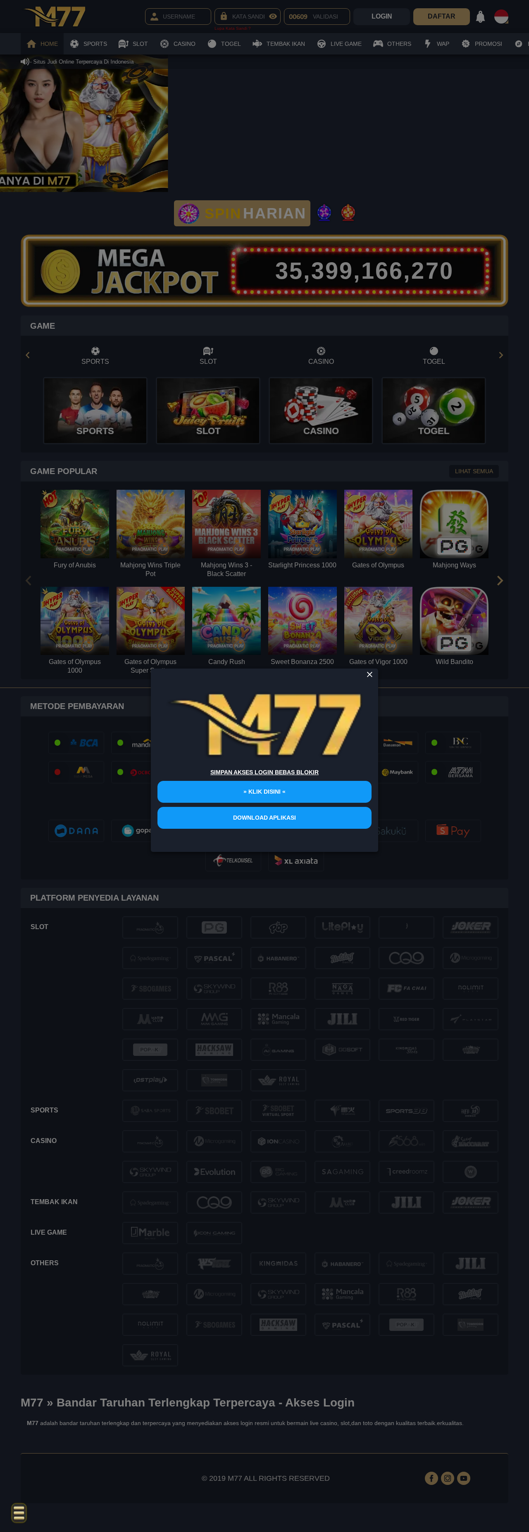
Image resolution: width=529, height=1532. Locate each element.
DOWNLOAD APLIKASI (264, 817)
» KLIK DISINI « (264, 791)
